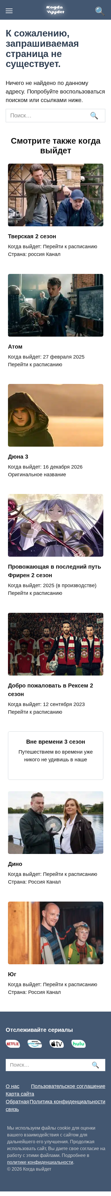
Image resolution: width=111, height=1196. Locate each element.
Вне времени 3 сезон (55, 742)
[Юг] (55, 960)
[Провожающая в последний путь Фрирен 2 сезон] (55, 552)
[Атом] (55, 332)
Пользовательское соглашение (68, 1086)
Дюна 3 (18, 456)
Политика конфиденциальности (67, 1102)
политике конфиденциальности (40, 1162)
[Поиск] (94, 115)
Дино (15, 864)
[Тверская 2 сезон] (55, 222)
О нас (12, 1086)
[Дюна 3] (55, 442)
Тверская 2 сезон (32, 236)
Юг (12, 974)
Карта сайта (20, 1094)
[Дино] (55, 850)
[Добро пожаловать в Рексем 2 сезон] (55, 671)
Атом (15, 346)
